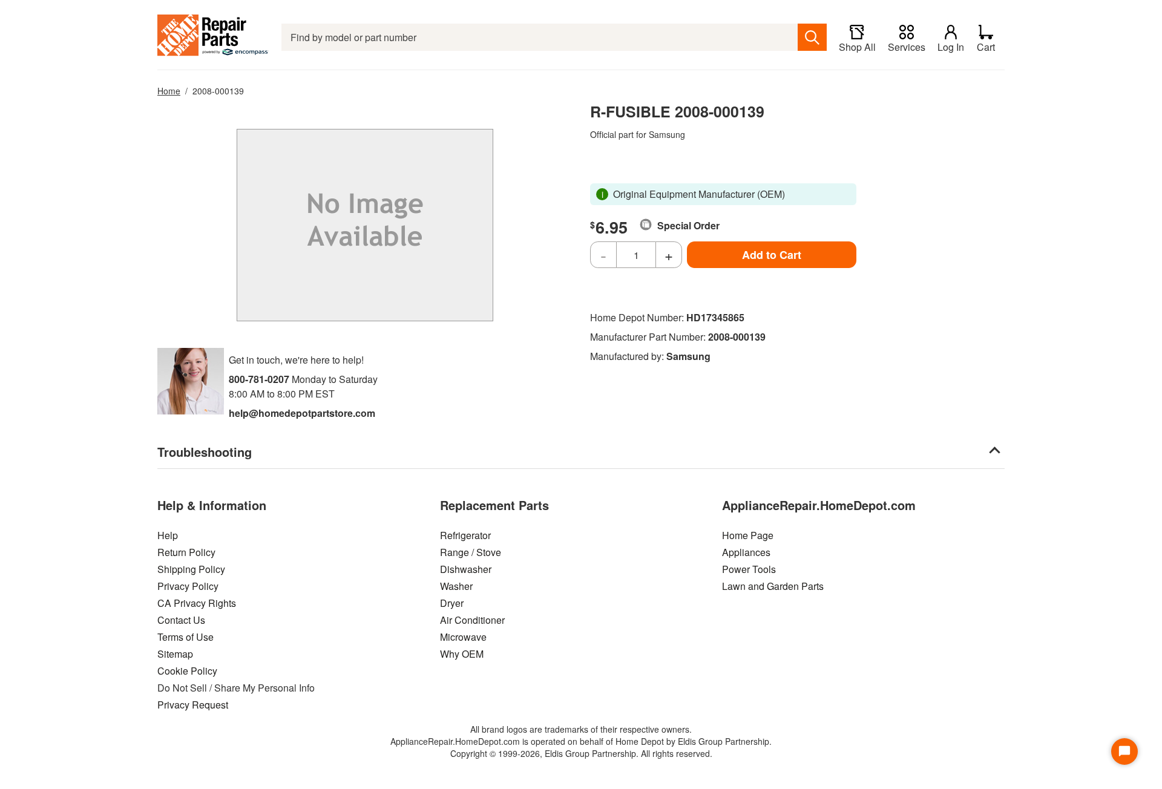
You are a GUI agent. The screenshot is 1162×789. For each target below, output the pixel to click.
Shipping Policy (191, 569)
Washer (456, 586)
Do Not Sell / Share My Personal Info (236, 688)
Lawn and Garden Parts (773, 586)
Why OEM (462, 654)
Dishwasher (465, 569)
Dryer (452, 603)
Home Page (747, 535)
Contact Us (181, 620)
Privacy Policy (187, 586)
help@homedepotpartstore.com (302, 413)
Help (167, 535)
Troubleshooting (204, 451)
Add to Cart (771, 255)
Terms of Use (185, 637)
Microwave (463, 637)
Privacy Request (192, 705)
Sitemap (175, 654)
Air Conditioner (472, 620)
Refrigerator (465, 535)
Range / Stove (470, 552)
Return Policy (186, 552)
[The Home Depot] (213, 37)
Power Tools (749, 569)
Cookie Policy (187, 671)
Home (168, 91)
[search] (812, 37)
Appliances (746, 552)
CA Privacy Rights (196, 603)
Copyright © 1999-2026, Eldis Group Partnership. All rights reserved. (581, 753)
